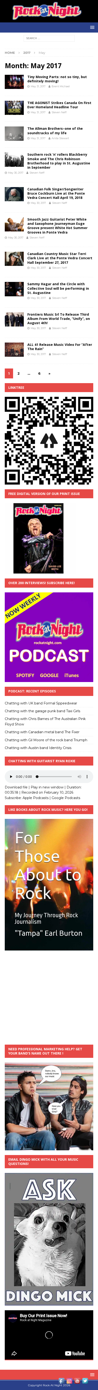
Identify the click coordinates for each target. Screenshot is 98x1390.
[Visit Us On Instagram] (69, 1382)
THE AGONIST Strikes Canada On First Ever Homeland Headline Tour (59, 104)
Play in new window (47, 787)
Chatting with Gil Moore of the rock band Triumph (46, 740)
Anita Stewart (60, 138)
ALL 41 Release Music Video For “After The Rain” (59, 346)
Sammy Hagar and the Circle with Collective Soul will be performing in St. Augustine (58, 288)
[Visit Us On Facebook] (61, 1382)
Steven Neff (59, 112)
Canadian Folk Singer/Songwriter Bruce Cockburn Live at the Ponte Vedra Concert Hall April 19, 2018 (56, 193)
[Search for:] (49, 38)
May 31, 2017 (38, 86)
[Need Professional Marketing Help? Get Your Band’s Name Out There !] (49, 1148)
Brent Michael (61, 86)
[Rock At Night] (49, 20)
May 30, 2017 (15, 172)
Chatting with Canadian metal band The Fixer (42, 732)
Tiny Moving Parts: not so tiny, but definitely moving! (57, 79)
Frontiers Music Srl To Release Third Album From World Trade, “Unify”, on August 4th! (58, 318)
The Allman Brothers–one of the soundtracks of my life (55, 130)
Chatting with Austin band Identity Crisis (38, 748)
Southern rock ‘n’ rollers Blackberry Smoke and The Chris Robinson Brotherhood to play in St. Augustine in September (58, 161)
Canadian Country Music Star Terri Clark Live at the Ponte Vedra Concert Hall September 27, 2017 (59, 257)
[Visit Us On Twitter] (85, 1382)
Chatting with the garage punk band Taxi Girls (42, 711)
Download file (16, 787)
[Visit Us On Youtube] (77, 1382)
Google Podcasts (66, 798)
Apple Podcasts (36, 798)
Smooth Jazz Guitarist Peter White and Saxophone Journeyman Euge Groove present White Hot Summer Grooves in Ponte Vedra (57, 225)
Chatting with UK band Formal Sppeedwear (41, 703)
